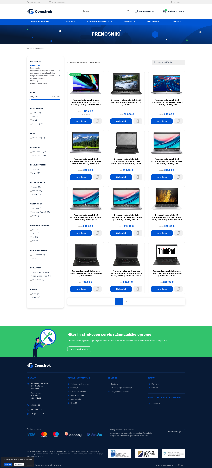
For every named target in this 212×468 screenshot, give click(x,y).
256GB (35, 191)
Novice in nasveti (77, 395)
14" (33, 237)
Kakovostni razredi (78, 391)
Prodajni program (40, 22)
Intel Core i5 (37, 152)
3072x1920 (36, 280)
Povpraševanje (174, 431)
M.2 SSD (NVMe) (39, 212)
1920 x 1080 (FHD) (39, 276)
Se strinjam (8, 464)
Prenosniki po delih (38, 83)
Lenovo (35, 124)
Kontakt (176, 22)
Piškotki (154, 388)
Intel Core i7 (37, 155)
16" (33, 241)
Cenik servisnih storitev (79, 384)
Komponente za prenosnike (42, 70)
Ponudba (128, 22)
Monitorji (34, 81)
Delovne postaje (37, 78)
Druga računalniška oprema (42, 76)
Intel (34, 258)
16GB (34, 169)
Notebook (36, 138)
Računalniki (35, 68)
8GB (34, 173)
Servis (69, 22)
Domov (29, 48)
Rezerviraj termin (79, 349)
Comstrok (156, 403)
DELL (34, 116)
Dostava (114, 384)
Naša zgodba (153, 22)
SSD (34, 216)
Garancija (74, 388)
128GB (35, 187)
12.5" (34, 230)
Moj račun (177, 2)
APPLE (35, 113)
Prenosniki (35, 65)
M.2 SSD (35, 208)
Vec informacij (19, 464)
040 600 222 (36, 409)
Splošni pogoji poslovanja (121, 388)
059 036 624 (35, 2)
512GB (34, 194)
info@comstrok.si (58, 2)
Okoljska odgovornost (120, 391)
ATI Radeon (37, 255)
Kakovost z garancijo (98, 22)
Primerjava (144, 12)
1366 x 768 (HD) (39, 272)
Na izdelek (81, 121)
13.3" (34, 233)
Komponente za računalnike (42, 73)
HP (33, 120)
